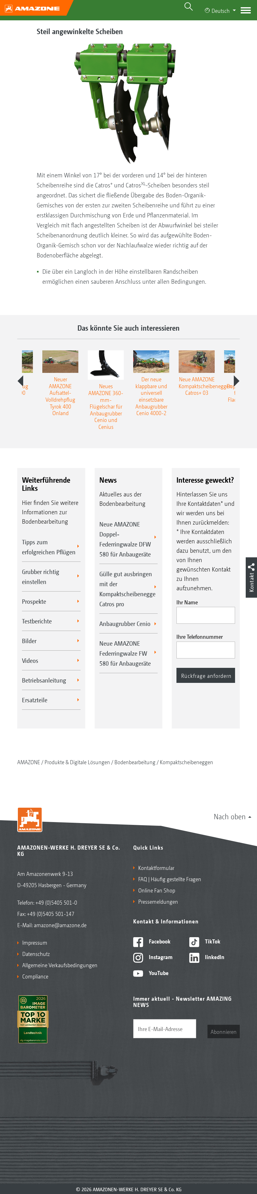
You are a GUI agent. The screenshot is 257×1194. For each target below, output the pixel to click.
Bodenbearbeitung (134, 762)
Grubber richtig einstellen (40, 576)
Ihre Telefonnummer (199, 636)
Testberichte (37, 621)
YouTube (158, 972)
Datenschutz (36, 953)
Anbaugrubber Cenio (124, 623)
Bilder (29, 641)
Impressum (34, 942)
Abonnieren (224, 1031)
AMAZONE (28, 762)
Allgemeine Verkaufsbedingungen (59, 965)
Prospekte (34, 601)
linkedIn (214, 956)
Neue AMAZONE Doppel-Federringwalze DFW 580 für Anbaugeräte (125, 539)
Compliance (35, 976)
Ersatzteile (34, 700)
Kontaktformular (156, 867)
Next (236, 381)
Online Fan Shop (156, 890)
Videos (30, 660)
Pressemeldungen (158, 901)
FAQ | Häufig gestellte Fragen (169, 879)
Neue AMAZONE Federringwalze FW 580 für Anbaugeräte (125, 653)
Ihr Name (187, 602)
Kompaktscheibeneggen (186, 762)
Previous (20, 381)
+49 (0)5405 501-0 (56, 902)
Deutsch (221, 10)
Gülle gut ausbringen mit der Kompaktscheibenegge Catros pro (127, 589)
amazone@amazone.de (60, 924)
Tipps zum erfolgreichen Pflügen (49, 547)
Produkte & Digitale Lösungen (77, 762)
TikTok (212, 941)
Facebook (159, 941)
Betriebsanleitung (44, 680)
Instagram (160, 956)
